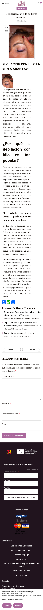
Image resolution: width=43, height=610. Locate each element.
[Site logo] (21, 3)
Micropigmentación (16, 287)
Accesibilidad (21, 575)
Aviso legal (21, 559)
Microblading (24, 284)
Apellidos (7, 488)
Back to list (21, 349)
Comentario (8, 376)
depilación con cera (12, 179)
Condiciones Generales (21, 545)
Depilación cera (11, 333)
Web (4, 424)
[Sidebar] (3, 186)
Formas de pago (21, 554)
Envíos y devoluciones (21, 550)
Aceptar (6, 605)
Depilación (21, 8)
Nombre (6, 403)
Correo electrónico (11, 413)
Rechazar (18, 605)
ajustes (19, 599)
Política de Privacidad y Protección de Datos (21, 565)
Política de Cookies (21, 570)
